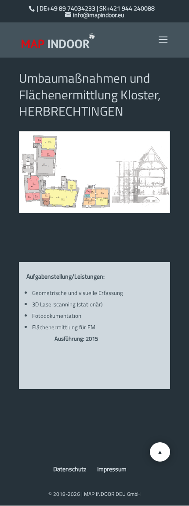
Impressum (112, 468)
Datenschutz (69, 468)
